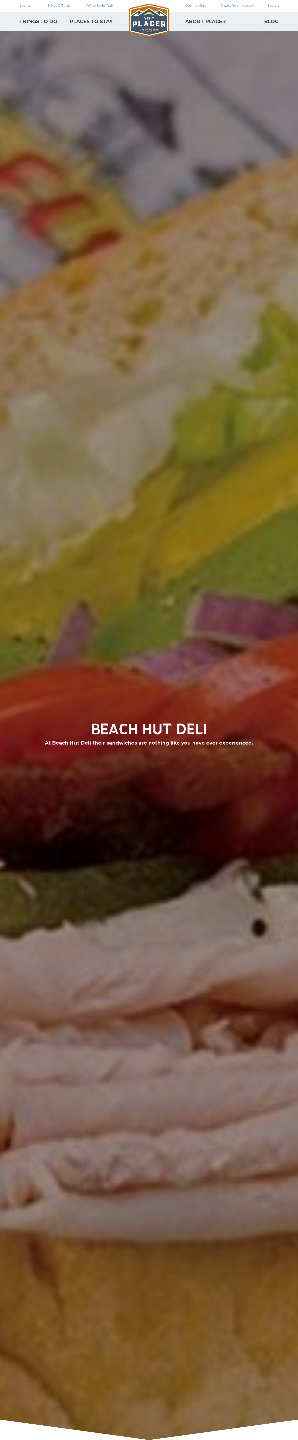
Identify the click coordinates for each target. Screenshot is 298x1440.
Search (273, 6)
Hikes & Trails (59, 6)
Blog (271, 21)
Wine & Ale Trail (100, 6)
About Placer (205, 21)
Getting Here (195, 6)
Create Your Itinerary (237, 6)
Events (25, 6)
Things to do (38, 21)
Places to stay (91, 21)
